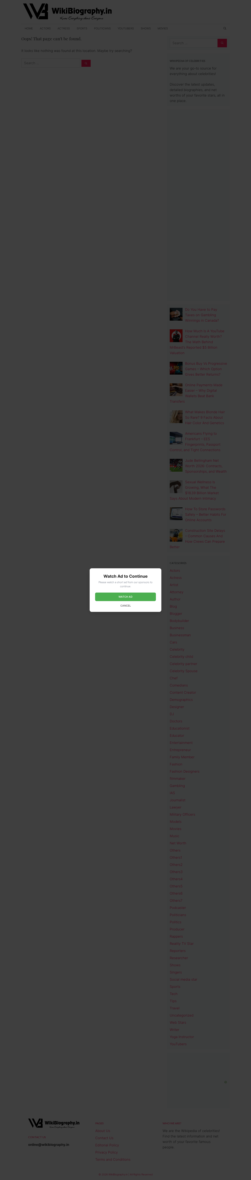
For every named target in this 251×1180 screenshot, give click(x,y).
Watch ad (125, 596)
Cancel (125, 605)
